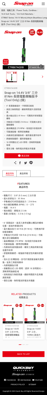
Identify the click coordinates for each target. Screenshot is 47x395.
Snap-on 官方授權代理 (24, 3)
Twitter (25, 163)
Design (41, 391)
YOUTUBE (39, 380)
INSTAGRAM (25, 380)
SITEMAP (32, 384)
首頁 (3, 10)
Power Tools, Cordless (26, 10)
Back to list (23, 354)
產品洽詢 (25, 156)
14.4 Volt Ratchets (25, 14)
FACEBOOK (11, 380)
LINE (31, 163)
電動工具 (11, 10)
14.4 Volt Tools (8, 14)
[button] (42, 77)
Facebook (20, 163)
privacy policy (18, 384)
